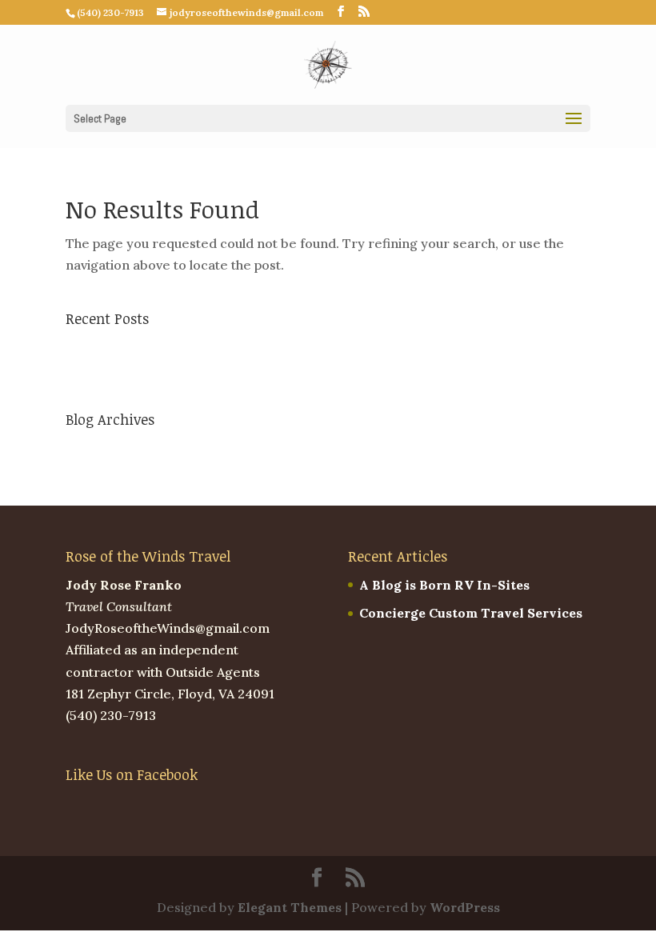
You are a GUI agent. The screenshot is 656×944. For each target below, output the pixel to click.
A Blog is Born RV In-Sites (151, 347)
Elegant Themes (290, 907)
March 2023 (103, 448)
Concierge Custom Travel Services (177, 375)
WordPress (465, 907)
